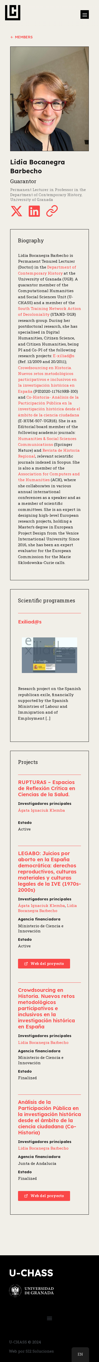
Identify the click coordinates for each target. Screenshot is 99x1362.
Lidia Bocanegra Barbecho (47, 908)
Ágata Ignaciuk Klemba (41, 810)
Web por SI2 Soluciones (31, 1351)
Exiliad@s (30, 622)
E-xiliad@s (63, 355)
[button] (84, 14)
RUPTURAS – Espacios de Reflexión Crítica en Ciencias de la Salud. (46, 788)
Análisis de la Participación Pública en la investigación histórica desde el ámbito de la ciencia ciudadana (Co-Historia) (49, 1117)
